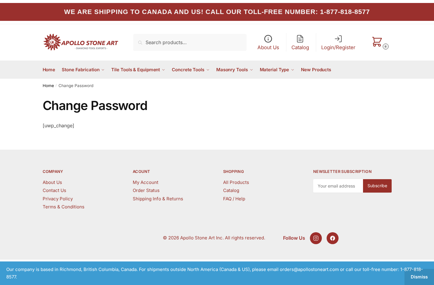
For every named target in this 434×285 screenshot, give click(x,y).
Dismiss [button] (419, 277)
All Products (236, 182)
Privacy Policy (58, 199)
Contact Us (54, 190)
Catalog (231, 190)
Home (48, 85)
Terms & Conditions (63, 207)
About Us (52, 182)
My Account (145, 182)
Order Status (146, 190)
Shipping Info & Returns (158, 199)
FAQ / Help (234, 199)
